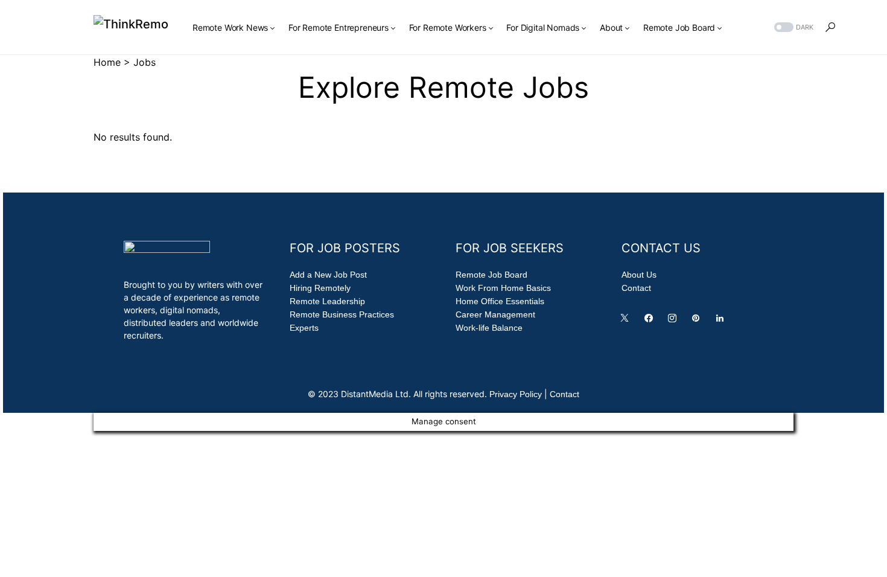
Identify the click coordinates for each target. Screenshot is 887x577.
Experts (304, 328)
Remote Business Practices (342, 314)
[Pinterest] (698, 321)
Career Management (495, 314)
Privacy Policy (515, 394)
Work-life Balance (489, 328)
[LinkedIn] (722, 321)
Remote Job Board (491, 274)
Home (107, 62)
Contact (636, 288)
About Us (639, 274)
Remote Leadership (327, 301)
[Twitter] (627, 321)
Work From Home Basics (503, 288)
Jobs (144, 62)
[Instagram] (674, 321)
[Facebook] (651, 321)
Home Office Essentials (500, 301)
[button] (792, 27)
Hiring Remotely (320, 288)
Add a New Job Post (328, 274)
